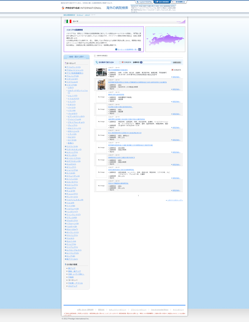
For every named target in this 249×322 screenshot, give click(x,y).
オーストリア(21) (74, 158)
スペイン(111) (72, 179)
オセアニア (72, 286)
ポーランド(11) (73, 232)
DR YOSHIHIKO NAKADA (118, 70)
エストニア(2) (72, 152)
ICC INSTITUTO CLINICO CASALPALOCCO (124, 133)
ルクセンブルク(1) (74, 250)
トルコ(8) (70, 203)
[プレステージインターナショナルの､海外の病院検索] (84, 8)
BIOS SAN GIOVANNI (116, 95)
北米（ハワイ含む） (76, 274)
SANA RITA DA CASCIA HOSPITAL (121, 170)
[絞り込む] (177, 62)
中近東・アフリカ (75, 283)
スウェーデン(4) (73, 176)
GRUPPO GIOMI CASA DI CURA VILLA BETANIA (126, 119)
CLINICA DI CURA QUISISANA (120, 107)
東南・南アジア (74, 271)
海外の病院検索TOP (69, 15)
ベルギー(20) (72, 226)
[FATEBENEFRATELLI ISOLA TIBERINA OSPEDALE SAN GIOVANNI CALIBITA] (101, 89)
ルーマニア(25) (73, 253)
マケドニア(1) (72, 235)
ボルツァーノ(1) (74, 128)
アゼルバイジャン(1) (75, 70)
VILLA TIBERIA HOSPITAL (118, 183)
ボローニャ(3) (73, 131)
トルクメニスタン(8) (75, 200)
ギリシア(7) (71, 167)
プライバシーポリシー (138, 310)
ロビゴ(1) (71, 137)
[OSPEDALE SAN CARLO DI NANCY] (101, 164)
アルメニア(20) (73, 76)
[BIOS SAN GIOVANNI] (101, 102)
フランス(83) (72, 217)
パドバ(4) (71, 110)
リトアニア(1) (72, 247)
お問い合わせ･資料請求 (85, 310)
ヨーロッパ (80, 15)
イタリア (87, 15)
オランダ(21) (72, 155)
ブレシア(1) (72, 125)
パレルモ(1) (72, 113)
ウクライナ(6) (72, 146)
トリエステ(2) (73, 98)
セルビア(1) (71, 188)
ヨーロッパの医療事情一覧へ (128, 49)
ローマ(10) (72, 140)
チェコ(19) (71, 191)
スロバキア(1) (72, 182)
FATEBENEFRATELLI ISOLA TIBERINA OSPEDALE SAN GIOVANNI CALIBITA (137, 82)
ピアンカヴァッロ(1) (76, 116)
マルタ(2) (70, 238)
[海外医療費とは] (178, 2)
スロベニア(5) (72, 185)
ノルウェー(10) (73, 209)
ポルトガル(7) (72, 229)
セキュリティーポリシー (117, 310)
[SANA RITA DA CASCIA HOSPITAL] (101, 177)
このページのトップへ (175, 200)
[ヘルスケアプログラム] (144, 2)
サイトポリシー (178, 310)
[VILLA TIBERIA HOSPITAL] (101, 190)
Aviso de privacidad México (159, 310)
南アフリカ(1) (72, 259)
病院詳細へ (176, 77)
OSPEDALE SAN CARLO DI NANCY (121, 157)
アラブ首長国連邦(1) (75, 73)
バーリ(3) (71, 107)
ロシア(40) (71, 256)
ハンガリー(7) (72, 212)
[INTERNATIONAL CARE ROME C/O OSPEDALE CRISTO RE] (101, 152)
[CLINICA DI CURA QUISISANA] (101, 114)
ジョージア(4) (72, 170)
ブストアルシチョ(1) (76, 122)
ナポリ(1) (71, 104)
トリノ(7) (71, 101)
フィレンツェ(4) (74, 119)
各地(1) (71, 143)
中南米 (71, 277)
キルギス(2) (71, 164)
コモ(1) (71, 87)
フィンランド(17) (74, 214)
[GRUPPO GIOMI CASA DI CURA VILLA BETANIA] (101, 126)
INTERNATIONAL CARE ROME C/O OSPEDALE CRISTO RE (130, 145)
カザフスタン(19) (74, 161)
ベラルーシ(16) (73, 223)
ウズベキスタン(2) (74, 149)
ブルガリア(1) (72, 220)
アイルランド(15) (74, 67)
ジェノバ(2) (72, 95)
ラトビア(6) (71, 244)
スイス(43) (71, 173)
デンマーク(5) (72, 197)
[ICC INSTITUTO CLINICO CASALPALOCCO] (101, 140)
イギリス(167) (72, 79)
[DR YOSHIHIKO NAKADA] (101, 76)
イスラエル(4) (72, 82)
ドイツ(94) (71, 206)
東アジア (71, 268)
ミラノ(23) (72, 134)
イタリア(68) (72, 85)
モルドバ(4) (71, 241)
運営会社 (101, 310)
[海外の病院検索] (126, 8)
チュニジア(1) (72, 194)
